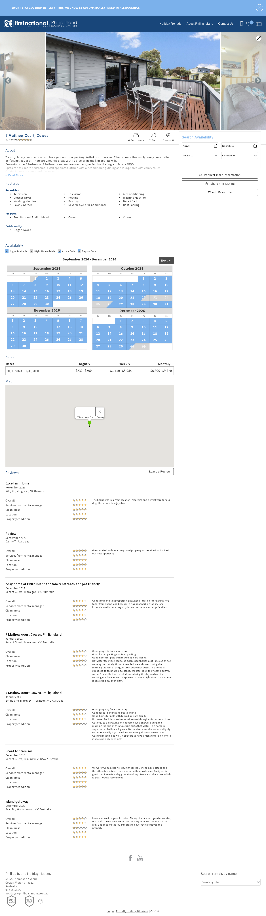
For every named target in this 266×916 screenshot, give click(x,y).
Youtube (140, 858)
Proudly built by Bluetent (132, 911)
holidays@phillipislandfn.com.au (26, 893)
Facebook (130, 858)
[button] (89, 424)
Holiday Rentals (170, 23)
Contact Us (225, 23)
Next (257, 80)
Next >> (166, 261)
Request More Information (222, 175)
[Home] (27, 24)
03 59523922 (13, 890)
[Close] (99, 411)
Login (110, 911)
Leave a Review (159, 472)
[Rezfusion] (40, 901)
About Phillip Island (200, 23)
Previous (8, 80)
